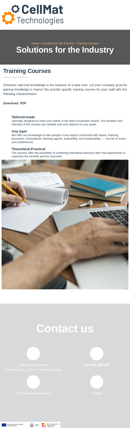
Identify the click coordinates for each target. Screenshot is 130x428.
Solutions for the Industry (58, 43)
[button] (124, 14)
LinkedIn (96, 393)
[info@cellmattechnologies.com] (33, 382)
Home (35, 43)
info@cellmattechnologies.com (33, 393)
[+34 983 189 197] (96, 353)
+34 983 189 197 (97, 365)
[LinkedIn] (96, 382)
